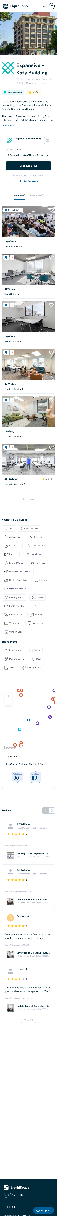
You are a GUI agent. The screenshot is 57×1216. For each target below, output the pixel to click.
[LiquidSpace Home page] (16, 6)
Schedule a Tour (28, 165)
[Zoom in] (8, 696)
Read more (8, 125)
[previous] (45, 810)
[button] (54, 34)
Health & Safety (15, 92)
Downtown (12, 756)
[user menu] (52, 6)
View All (28, 1019)
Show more (28, 499)
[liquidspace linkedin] (6, 1195)
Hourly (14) (19, 195)
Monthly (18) (36, 195)
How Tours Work (31, 181)
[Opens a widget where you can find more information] (43, 1210)
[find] (44, 6)
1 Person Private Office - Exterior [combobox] (27, 155)
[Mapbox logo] (9, 748)
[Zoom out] (8, 702)
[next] (51, 810)
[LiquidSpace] (16, 1187)
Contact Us (17, 1195)
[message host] (47, 140)
